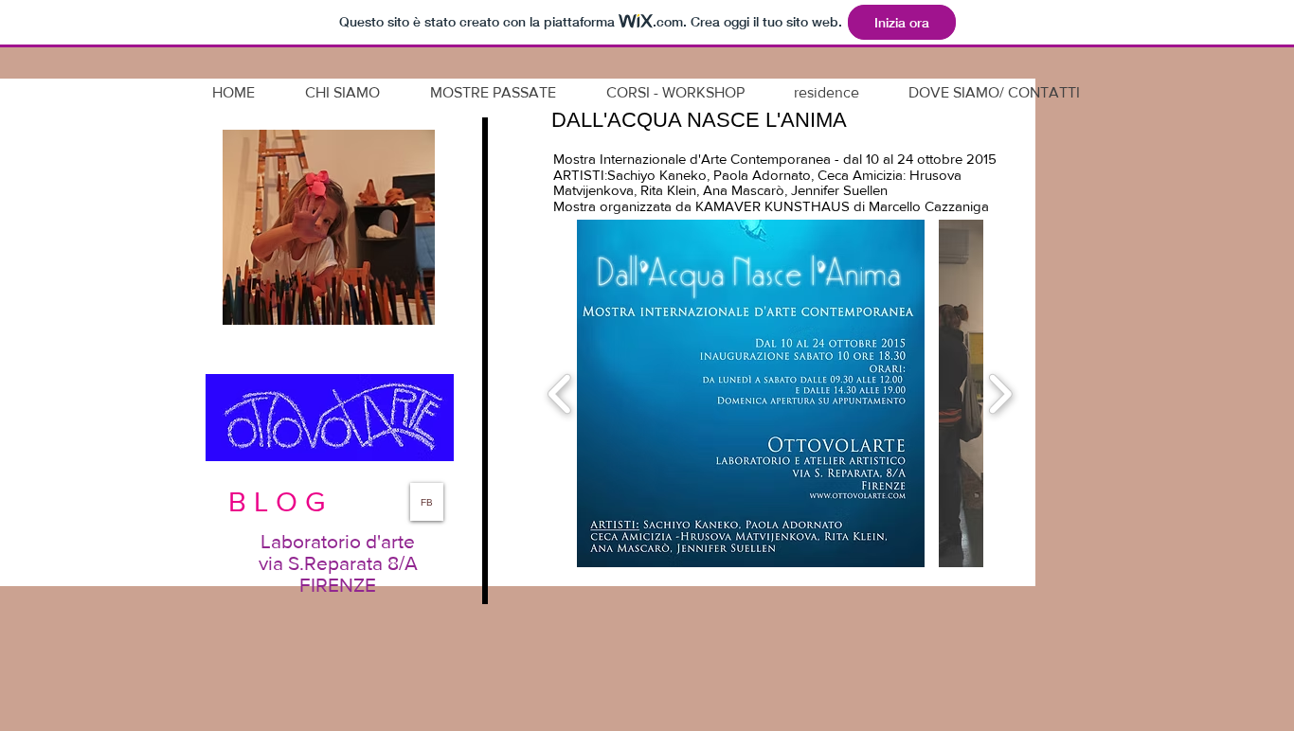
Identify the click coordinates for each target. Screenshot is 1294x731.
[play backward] (560, 394)
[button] (751, 393)
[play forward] (1000, 394)
